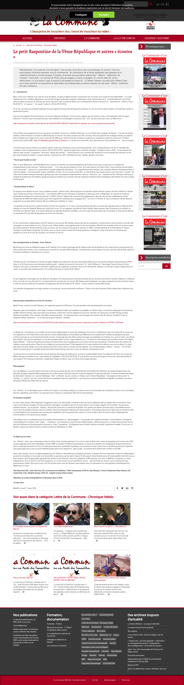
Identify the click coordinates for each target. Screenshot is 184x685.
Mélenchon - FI (105, 635)
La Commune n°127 (154, 176)
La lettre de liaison (111, 627)
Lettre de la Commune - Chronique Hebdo (41, 45)
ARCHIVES (59, 38)
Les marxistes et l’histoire (56, 645)
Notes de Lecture (94, 659)
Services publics (109, 639)
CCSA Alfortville (109, 663)
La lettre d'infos (124, 38)
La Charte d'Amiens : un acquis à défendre (143, 624)
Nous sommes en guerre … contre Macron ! (110, 526)
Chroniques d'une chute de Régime (95, 647)
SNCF (84, 639)
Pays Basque (116, 651)
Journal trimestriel (106, 615)
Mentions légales (110, 680)
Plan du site (126, 680)
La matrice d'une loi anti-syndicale (140, 627)
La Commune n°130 (154, 55)
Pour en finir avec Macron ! (23, 577)
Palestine (105, 651)
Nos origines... (133, 631)
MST (83, 659)
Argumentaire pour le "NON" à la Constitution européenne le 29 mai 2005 (144, 660)
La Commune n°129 (154, 95)
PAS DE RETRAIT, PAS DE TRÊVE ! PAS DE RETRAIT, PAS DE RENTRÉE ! (69, 578)
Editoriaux (85, 627)
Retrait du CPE (133, 665)
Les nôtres (86, 619)
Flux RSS (95, 680)
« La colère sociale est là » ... (64, 526)
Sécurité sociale (94, 639)
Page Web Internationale (91, 663)
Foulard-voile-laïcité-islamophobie (94, 643)
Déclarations (96, 627)
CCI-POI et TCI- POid (89, 635)
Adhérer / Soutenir (157, 38)
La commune (92, 38)
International (112, 655)
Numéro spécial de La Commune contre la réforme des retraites (25, 630)
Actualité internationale (90, 651)
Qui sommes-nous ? (89, 615)
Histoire (102, 655)
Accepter (104, 14)
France (116, 635)
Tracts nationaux (88, 631)
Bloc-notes (101, 631)
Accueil (27, 38)
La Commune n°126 (154, 216)
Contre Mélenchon (20, 625)
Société (113, 643)
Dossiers (92, 655)
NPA (105, 659)
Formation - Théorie (54, 624)
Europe (84, 655)
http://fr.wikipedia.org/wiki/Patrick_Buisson (50, 140)
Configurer (81, 14)
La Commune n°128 (154, 136)
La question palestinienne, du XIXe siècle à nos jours (24, 620)
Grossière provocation (136, 655)
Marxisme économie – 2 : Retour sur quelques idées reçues (59, 628)
